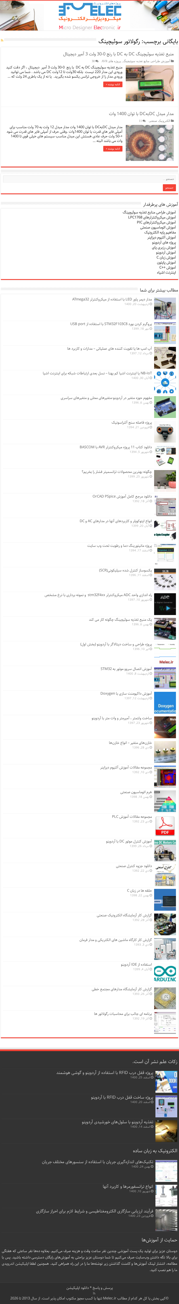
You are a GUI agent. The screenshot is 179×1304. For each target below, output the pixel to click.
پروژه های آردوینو (164, 242)
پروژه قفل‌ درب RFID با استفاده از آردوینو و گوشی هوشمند (104, 1072)
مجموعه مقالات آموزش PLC (132, 817)
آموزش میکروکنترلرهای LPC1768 (152, 217)
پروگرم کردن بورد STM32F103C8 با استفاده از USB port (111, 324)
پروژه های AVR (111, 61)
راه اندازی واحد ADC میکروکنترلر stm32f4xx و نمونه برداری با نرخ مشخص (98, 595)
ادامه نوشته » (113, 84)
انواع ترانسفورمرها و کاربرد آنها (128, 1186)
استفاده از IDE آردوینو (136, 964)
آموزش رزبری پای (164, 247)
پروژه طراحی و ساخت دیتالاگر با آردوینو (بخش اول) (116, 644)
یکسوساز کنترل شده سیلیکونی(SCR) (125, 570)
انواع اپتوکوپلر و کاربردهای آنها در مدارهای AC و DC (116, 521)
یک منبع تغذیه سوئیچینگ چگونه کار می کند (120, 620)
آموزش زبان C (166, 257)
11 (140, 121)
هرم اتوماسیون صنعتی (136, 792)
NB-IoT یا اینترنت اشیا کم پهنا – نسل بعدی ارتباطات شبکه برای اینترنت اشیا (97, 373)
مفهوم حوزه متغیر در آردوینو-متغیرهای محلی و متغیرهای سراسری (106, 398)
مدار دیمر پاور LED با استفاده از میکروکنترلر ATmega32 (112, 299)
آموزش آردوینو (166, 252)
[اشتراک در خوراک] (2, 40)
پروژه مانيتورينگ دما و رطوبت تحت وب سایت (119, 546)
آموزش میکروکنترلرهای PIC (156, 222)
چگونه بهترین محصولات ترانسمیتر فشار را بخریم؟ (117, 472)
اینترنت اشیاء (166, 272)
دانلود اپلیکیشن (77, 1288)
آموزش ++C (167, 267)
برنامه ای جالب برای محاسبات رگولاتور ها (123, 1014)
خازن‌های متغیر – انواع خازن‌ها (130, 743)
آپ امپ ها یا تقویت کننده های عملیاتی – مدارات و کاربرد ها (109, 349)
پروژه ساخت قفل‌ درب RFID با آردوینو (122, 1097)
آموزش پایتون (166, 262)
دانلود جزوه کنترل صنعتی (134, 866)
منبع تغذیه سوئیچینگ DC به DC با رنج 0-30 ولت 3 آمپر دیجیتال (118, 54)
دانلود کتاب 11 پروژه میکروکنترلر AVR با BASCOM (116, 447)
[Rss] (94, 1293)
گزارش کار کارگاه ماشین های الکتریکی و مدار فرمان (115, 940)
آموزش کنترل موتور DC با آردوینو (129, 841)
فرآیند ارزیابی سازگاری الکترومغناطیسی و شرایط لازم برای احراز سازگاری (94, 1211)
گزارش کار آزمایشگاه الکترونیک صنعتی (124, 915)
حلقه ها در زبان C (139, 891)
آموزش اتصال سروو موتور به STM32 (126, 669)
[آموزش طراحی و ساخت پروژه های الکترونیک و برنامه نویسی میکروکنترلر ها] (89, 16)
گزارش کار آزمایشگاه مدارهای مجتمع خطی (122, 989)
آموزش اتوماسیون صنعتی (158, 227)
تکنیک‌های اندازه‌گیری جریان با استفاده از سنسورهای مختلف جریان (97, 1162)
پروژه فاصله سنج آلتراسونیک (132, 422)
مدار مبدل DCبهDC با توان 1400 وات (141, 114)
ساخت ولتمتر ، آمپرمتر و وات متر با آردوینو (122, 718)
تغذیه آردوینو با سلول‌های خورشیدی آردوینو (117, 1122)
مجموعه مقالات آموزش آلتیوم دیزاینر (126, 767)
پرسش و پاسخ (102, 1288)
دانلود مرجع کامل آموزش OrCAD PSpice (122, 496)
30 (93, 61)
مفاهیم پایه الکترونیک (160, 232)
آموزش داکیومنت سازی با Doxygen (126, 693)
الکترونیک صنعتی (159, 121)
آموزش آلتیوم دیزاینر (161, 237)
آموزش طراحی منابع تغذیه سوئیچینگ (146, 61)
